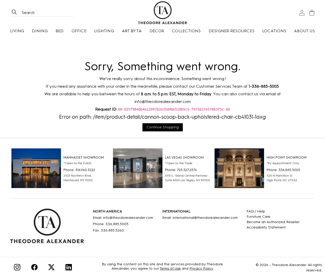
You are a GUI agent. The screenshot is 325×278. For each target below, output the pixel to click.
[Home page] (162, 12)
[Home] (47, 228)
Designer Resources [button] (231, 30)
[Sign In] (302, 13)
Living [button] (17, 30)
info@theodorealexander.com (163, 101)
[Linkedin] (69, 268)
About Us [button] (304, 30)
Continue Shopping (163, 127)
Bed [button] (60, 30)
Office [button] (79, 30)
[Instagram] (17, 268)
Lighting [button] (104, 30)
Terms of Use (170, 268)
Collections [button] (186, 30)
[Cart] (312, 13)
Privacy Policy (201, 268)
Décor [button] (157, 30)
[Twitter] (51, 268)
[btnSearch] (14, 12)
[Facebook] (34, 268)
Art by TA (132, 30)
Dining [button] (39, 30)
